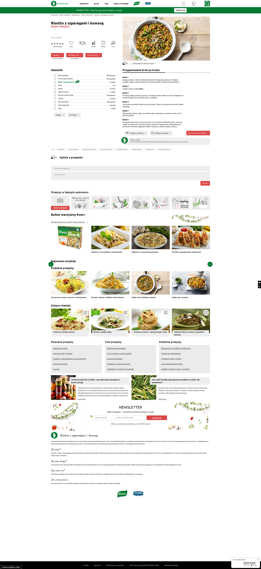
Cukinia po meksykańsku (171, 353)
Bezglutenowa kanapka (116, 348)
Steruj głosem (162, 133)
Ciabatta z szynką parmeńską (118, 364)
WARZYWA (61, 149)
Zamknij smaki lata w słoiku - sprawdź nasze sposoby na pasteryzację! (95, 381)
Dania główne (75, 15)
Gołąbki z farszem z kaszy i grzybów (175, 369)
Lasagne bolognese (114, 359)
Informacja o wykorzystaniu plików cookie (144, 565)
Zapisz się (156, 418)
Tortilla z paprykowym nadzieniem (186, 252)
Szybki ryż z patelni (180, 297)
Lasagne (56, 369)
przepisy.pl (58, 37)
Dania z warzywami (87, 15)
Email (58, 115)
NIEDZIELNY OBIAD (122, 149)
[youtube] (259, 282)
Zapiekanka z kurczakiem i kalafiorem (176, 348)
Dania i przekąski (65, 15)
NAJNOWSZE (150, 149)
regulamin (97, 565)
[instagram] (259, 286)
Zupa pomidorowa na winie (172, 364)
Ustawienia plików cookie (11, 567)
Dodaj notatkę (198, 133)
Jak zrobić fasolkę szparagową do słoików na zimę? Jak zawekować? (176, 381)
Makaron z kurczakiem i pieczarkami (106, 252)
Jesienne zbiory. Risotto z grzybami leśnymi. (189, 333)
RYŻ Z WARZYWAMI (106, 149)
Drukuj (56, 55)
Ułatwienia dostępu (171, 565)
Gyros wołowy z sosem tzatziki (119, 353)
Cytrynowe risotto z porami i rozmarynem (68, 297)
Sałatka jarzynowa (60, 348)
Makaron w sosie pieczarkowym (145, 252)
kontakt (86, 565)
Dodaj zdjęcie (60, 208)
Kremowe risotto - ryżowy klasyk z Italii (150, 332)
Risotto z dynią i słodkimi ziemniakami (107, 297)
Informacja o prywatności (115, 565)
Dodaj (205, 183)
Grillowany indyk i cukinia (171, 359)
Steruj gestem (136, 133)
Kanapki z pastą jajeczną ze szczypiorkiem (69, 359)
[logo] (59, 3)
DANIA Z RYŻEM (73, 149)
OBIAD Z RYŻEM (136, 149)
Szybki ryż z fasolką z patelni (144, 297)
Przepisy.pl (54, 15)
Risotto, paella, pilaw (103, 332)
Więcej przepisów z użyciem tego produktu (68, 222)
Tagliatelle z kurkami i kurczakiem (120, 369)
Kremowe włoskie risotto (64, 332)
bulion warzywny (164, 149)
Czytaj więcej (82, 399)
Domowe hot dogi (60, 364)
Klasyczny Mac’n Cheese (62, 353)
